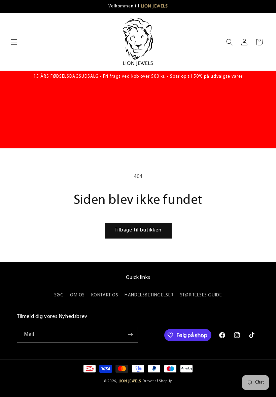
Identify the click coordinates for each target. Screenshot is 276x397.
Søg (59, 295)
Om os (77, 295)
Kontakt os (104, 295)
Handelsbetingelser (149, 295)
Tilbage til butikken (138, 230)
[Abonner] (130, 334)
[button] (14, 42)
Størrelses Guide (201, 295)
